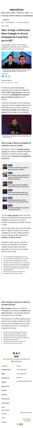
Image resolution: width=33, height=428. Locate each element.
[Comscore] (16, 361)
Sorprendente (5, 398)
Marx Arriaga (5, 26)
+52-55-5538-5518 (21, 369)
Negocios (4, 394)
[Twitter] (6, 76)
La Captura (4, 15)
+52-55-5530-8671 (21, 373)
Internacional (20, 12)
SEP (3, 22)
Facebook (4, 413)
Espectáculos (5, 403)
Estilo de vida (5, 386)
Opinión (27, 12)
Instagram (4, 422)
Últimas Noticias (6, 12)
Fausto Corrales (15, 15)
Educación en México (23, 22)
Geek (3, 407)
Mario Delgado (10, 22)
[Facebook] (3, 76)
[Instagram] (19, 353)
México (14, 12)
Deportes (4, 390)
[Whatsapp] (9, 76)
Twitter (3, 418)
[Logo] (16, 9)
